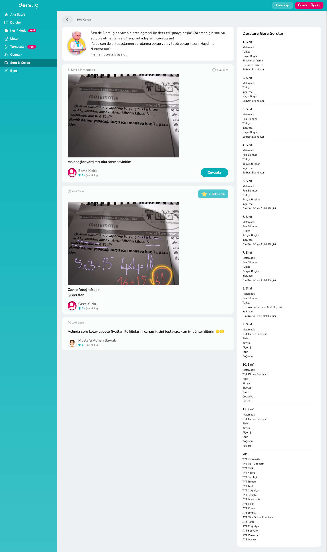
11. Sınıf (248, 409)
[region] (28, 281)
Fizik (245, 338)
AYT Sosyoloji (250, 530)
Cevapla (214, 172)
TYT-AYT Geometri (253, 464)
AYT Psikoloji (250, 535)
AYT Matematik (251, 499)
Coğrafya (247, 356)
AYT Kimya (248, 508)
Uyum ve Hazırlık (252, 65)
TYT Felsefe (249, 495)
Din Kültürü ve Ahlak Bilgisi (259, 208)
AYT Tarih (248, 521)
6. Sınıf (247, 217)
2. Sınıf (247, 78)
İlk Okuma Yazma (252, 60)
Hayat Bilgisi (250, 56)
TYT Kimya (248, 473)
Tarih (245, 352)
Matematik (248, 47)
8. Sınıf (247, 288)
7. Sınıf (247, 253)
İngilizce (247, 92)
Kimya (246, 343)
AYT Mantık (249, 539)
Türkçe (246, 51)
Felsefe (246, 401)
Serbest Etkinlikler (253, 69)
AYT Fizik (248, 504)
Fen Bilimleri (250, 119)
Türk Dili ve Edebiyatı (254, 334)
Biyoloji (247, 347)
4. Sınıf (247, 145)
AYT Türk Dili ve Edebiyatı (257, 517)
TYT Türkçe (249, 481)
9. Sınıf (247, 324)
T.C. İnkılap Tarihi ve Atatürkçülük (262, 307)
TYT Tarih (248, 486)
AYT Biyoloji (249, 513)
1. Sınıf (247, 42)
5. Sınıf (247, 181)
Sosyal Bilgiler (251, 163)
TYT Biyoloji (249, 477)
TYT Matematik (251, 459)
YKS (245, 454)
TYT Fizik (247, 468)
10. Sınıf (248, 365)
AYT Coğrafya (250, 526)
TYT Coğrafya (250, 490)
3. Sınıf (247, 109)
